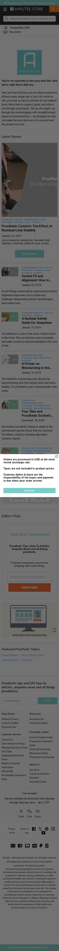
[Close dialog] (56, 456)
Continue (29, 490)
